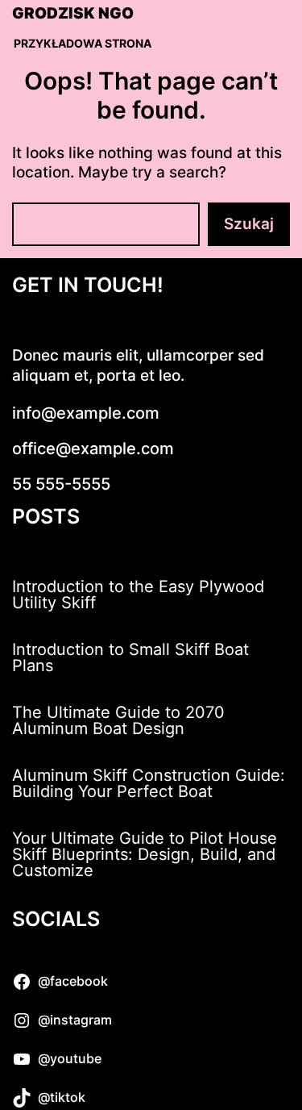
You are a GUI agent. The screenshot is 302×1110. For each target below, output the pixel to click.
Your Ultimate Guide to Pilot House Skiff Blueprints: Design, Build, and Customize (144, 854)
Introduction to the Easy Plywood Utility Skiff (138, 594)
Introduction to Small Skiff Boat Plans (130, 657)
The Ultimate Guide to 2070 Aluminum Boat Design (118, 720)
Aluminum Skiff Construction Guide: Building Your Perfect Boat (148, 783)
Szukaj (249, 224)
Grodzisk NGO (73, 14)
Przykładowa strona (82, 43)
